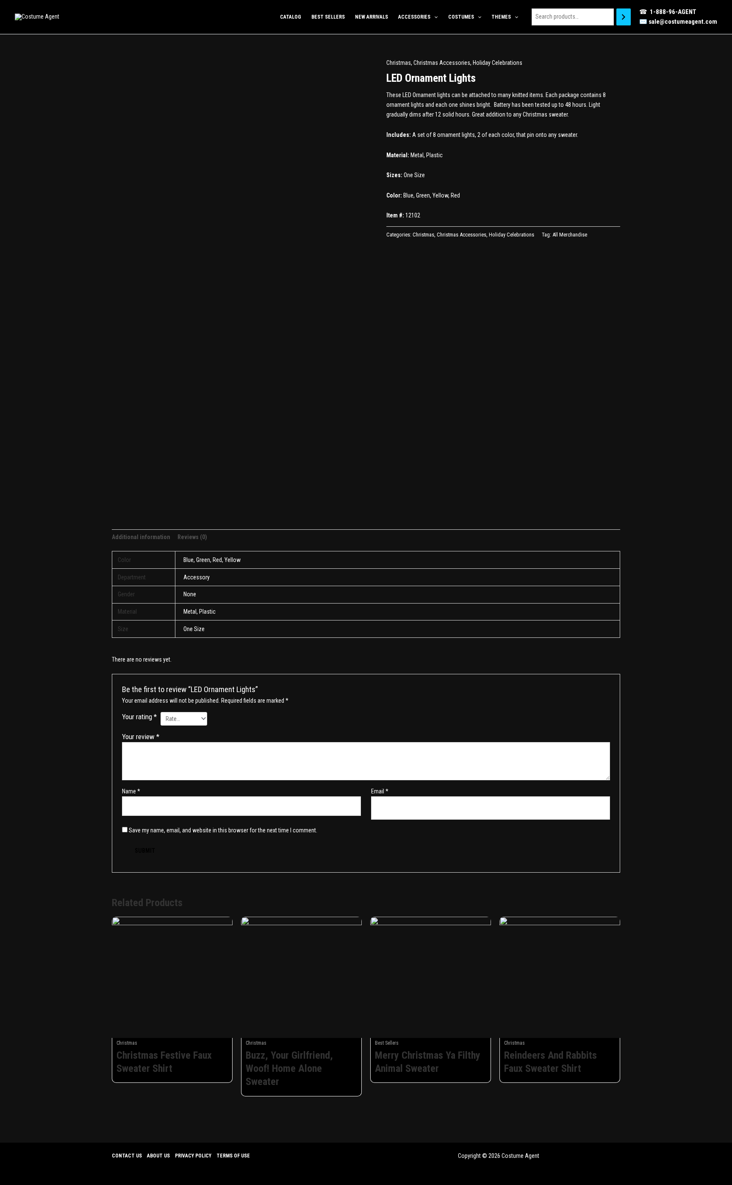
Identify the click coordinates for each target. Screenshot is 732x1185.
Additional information (141, 537)
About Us (158, 1156)
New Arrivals (371, 17)
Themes (501, 17)
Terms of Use (233, 1156)
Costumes (461, 17)
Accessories (414, 17)
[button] (434, 17)
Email (379, 791)
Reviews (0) (192, 537)
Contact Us (127, 1156)
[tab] (141, 537)
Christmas (398, 62)
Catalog (290, 17)
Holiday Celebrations (497, 62)
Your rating (139, 716)
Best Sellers (328, 17)
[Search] (623, 16)
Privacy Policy (193, 1156)
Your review (140, 736)
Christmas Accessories (441, 62)
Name (131, 791)
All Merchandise (569, 234)
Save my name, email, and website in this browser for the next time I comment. (223, 830)
